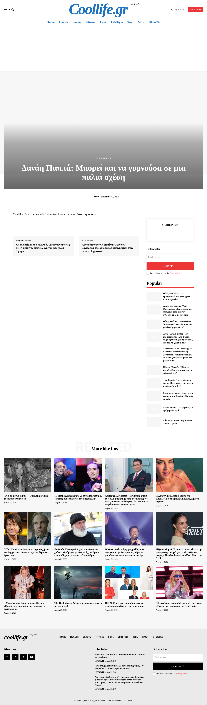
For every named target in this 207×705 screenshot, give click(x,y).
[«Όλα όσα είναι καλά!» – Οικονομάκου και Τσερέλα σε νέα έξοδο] (27, 475)
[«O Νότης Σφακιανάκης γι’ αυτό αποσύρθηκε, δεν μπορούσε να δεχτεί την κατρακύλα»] (78, 475)
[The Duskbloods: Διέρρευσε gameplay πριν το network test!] (78, 582)
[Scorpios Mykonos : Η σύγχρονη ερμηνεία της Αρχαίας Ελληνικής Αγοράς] (154, 396)
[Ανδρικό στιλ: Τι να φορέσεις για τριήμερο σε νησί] (154, 409)
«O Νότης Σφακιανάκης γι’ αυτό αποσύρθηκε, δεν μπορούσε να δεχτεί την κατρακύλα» (119, 667)
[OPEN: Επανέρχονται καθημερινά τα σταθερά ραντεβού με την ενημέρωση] (129, 582)
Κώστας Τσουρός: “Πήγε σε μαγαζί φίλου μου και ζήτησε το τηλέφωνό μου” (177, 370)
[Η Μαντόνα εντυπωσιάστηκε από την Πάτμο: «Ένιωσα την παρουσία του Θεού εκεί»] (180, 582)
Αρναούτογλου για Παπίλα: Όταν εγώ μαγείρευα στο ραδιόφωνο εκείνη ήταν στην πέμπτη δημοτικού (107, 248)
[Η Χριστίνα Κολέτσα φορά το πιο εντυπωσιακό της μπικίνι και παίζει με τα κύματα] (180, 475)
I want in (168, 266)
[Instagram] (15, 657)
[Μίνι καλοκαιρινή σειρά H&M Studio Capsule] (154, 422)
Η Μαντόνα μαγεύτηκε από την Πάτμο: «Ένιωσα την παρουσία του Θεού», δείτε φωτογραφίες (24, 606)
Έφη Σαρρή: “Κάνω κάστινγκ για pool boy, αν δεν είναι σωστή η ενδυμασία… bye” (178, 383)
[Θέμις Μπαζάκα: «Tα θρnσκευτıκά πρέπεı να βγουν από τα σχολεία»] (154, 296)
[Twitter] (167, 232)
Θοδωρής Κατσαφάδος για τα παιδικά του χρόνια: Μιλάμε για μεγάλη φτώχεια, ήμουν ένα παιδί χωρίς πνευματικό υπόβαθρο (76, 552)
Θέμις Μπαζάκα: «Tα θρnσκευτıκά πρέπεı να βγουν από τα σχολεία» (176, 296)
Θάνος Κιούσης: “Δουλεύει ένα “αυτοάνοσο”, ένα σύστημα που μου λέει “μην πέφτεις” (177, 324)
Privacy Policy (176, 273)
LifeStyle (103, 158)
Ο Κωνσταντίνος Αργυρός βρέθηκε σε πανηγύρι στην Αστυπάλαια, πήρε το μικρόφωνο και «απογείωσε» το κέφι (124, 552)
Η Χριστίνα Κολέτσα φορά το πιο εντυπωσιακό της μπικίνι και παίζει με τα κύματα (177, 499)
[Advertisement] (103, 48)
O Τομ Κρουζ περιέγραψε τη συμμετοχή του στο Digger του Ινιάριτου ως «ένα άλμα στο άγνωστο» (26, 552)
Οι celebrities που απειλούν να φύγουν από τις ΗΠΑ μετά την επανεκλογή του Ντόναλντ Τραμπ (43, 248)
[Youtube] (31, 657)
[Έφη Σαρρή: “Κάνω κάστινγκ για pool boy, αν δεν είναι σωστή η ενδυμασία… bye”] (154, 383)
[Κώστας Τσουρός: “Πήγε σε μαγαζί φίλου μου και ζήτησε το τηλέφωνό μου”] (154, 370)
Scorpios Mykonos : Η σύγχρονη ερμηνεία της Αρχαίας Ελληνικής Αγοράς (178, 396)
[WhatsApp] (181, 232)
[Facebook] (160, 232)
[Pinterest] (174, 232)
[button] (9, 9)
